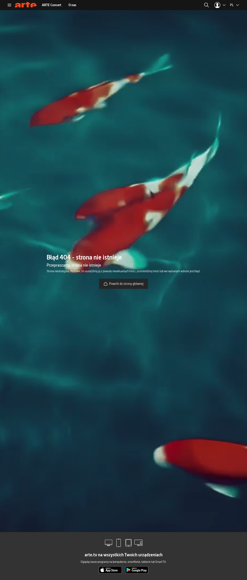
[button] (178, 5)
